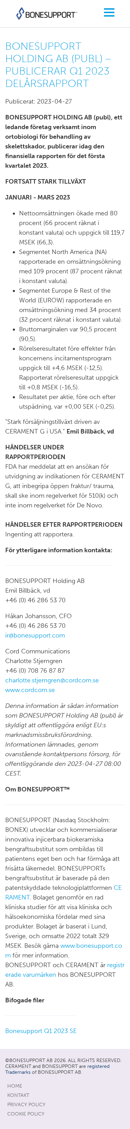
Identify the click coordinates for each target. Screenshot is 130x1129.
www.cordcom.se (30, 690)
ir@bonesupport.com (35, 635)
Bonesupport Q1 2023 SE (41, 1031)
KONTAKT (18, 1095)
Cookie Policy (25, 1114)
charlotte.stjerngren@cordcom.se (52, 680)
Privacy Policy (26, 1105)
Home (14, 1086)
